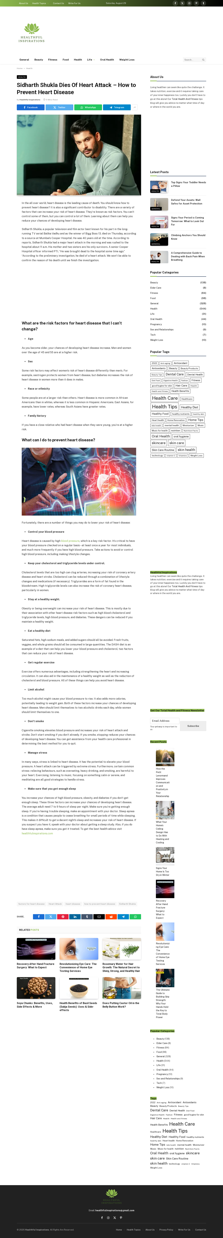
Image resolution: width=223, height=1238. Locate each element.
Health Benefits (180, 391)
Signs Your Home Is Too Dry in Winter (162, 871)
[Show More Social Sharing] (135, 107)
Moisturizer (188, 425)
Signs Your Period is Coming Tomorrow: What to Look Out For (187, 221)
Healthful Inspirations (30, 100)
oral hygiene (181, 436)
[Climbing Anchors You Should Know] (159, 239)
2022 (154, 363)
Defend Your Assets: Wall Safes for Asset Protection (186, 202)
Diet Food (156, 380)
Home (20, 68)
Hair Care (181, 385)
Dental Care (175, 374)
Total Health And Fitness (185, 99)
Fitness (52, 59)
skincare (159, 443)
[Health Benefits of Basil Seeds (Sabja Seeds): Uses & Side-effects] (79, 988)
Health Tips (164, 407)
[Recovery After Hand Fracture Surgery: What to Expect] (36, 949)
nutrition (175, 430)
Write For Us (74, 3)
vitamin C (171, 456)
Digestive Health (170, 380)
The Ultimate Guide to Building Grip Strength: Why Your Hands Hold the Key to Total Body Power (163, 1004)
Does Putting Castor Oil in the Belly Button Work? (121, 1005)
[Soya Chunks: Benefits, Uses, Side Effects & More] (36, 988)
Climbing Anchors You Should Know (188, 237)
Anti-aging (165, 363)
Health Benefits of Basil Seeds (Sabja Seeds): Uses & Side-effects (78, 1007)
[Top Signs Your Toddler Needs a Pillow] (159, 186)
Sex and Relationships (162, 329)
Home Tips (195, 420)
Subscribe (193, 726)
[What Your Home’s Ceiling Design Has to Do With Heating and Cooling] (165, 810)
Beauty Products (189, 368)
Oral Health (107, 59)
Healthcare (187, 399)
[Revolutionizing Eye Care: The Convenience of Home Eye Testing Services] (79, 949)
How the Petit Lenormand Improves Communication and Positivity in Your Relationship (163, 782)
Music (201, 425)
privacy (158, 726)
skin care (176, 443)
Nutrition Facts (191, 431)
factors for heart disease (31, 904)
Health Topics (39, 3)
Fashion (184, 380)
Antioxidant (180, 363)
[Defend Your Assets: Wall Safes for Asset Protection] (159, 204)
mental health (172, 425)
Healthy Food (160, 413)
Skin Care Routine (163, 450)
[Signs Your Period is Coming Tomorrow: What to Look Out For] (159, 222)
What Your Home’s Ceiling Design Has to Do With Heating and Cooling (162, 832)
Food (66, 59)
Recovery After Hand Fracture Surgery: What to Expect (35, 965)
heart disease (73, 904)
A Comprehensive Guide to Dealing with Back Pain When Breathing (188, 256)
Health (78, 59)
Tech (153, 334)
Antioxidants (159, 368)
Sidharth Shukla (127, 904)
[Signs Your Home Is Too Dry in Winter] (165, 857)
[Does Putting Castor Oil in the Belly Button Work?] (122, 988)
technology (157, 455)
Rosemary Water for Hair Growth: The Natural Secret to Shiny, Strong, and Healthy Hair (121, 967)
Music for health (160, 430)
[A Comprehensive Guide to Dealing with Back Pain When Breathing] (159, 257)
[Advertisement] (146, 32)
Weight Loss (127, 59)
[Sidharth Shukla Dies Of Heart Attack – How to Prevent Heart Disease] (79, 155)
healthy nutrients (181, 414)
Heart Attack (55, 904)
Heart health (158, 420)
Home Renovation (176, 420)
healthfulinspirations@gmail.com (114, 1210)
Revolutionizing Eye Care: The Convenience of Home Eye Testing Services (78, 967)
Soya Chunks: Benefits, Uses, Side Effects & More (35, 1005)
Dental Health (195, 374)
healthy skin (198, 414)
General (24, 59)
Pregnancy (156, 324)
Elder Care (155, 287)
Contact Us (58, 3)
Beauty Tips (157, 375)
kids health (156, 425)
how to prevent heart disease (99, 904)
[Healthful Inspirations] (31, 32)
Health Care (165, 398)
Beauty (38, 59)
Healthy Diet (189, 407)
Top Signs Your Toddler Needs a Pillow (188, 184)
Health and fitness (160, 391)
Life (89, 59)
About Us (23, 3)
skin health (186, 450)
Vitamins (183, 456)
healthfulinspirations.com (37, 833)
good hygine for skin (162, 386)
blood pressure (70, 540)
